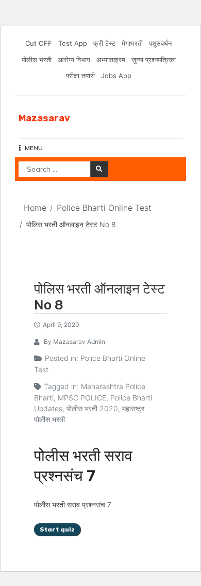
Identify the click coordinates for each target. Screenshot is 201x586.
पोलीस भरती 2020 (92, 408)
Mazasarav (44, 118)
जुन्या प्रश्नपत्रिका (153, 60)
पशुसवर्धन (160, 43)
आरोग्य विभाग (74, 60)
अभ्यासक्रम (110, 60)
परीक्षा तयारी (80, 75)
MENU (34, 148)
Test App (72, 43)
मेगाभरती (132, 43)
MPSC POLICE (82, 397)
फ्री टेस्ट (104, 43)
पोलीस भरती (37, 60)
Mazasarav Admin (79, 341)
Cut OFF (38, 43)
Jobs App (116, 75)
